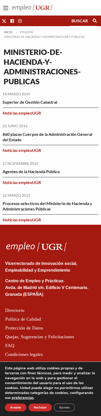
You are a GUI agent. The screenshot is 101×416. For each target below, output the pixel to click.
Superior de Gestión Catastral (30, 102)
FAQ (9, 345)
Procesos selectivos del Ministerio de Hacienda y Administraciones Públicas (47, 206)
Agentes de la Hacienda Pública (31, 171)
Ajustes (64, 407)
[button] (4, 20)
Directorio (14, 310)
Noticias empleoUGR (22, 112)
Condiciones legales (24, 354)
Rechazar (40, 407)
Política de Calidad (23, 319)
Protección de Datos (24, 327)
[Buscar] (95, 21)
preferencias (23, 397)
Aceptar (15, 407)
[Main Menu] (5, 8)
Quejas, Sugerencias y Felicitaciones (39, 336)
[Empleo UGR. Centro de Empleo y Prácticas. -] (32, 7)
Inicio (8, 32)
